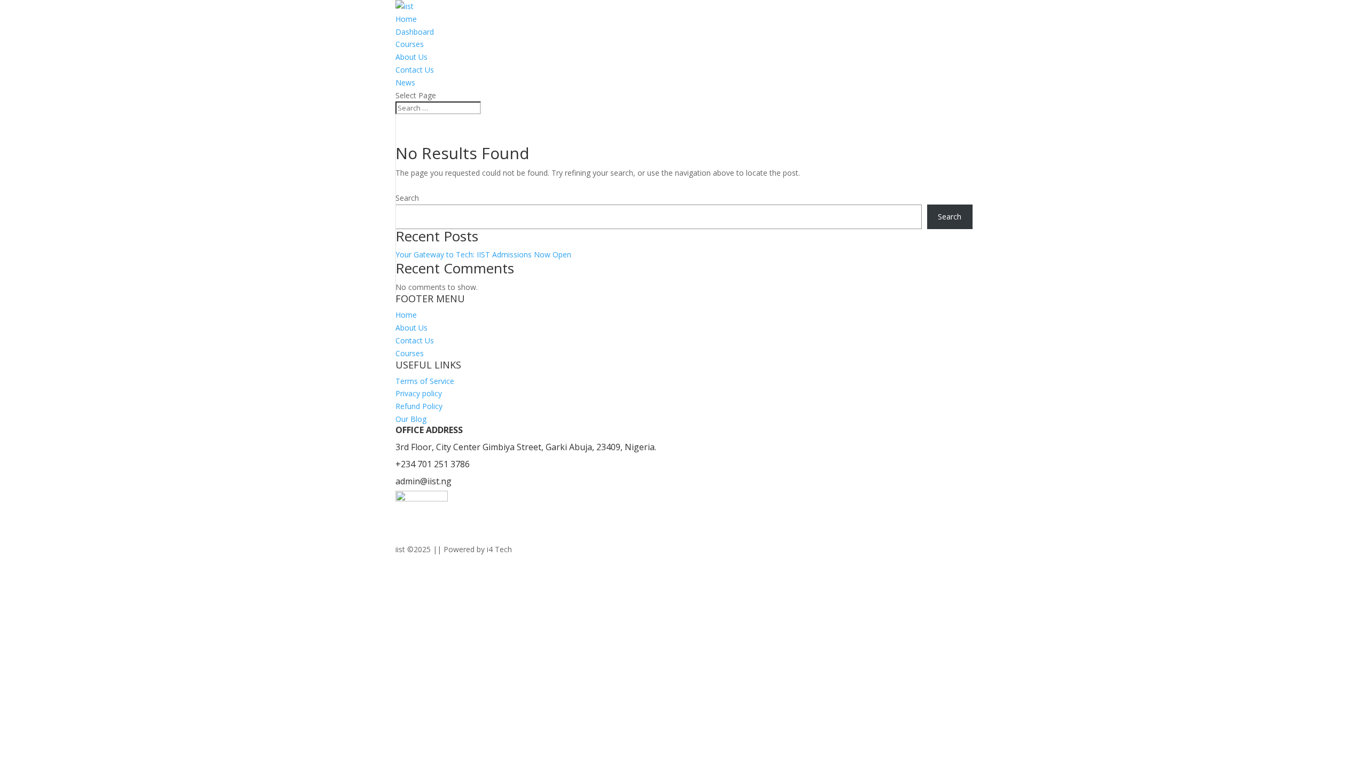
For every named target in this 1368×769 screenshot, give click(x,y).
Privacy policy (418, 393)
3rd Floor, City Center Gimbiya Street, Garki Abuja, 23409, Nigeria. (525, 447)
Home (406, 19)
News (405, 82)
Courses (409, 44)
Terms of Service (424, 381)
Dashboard (414, 32)
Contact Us (414, 70)
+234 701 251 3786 (432, 464)
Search (407, 198)
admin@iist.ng (423, 481)
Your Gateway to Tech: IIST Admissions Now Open (483, 254)
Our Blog (410, 419)
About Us (411, 57)
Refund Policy (418, 406)
